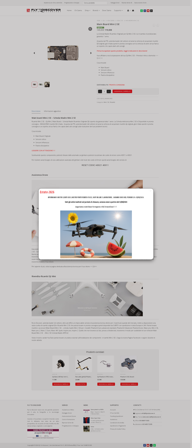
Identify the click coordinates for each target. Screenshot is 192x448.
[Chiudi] (149, 190)
